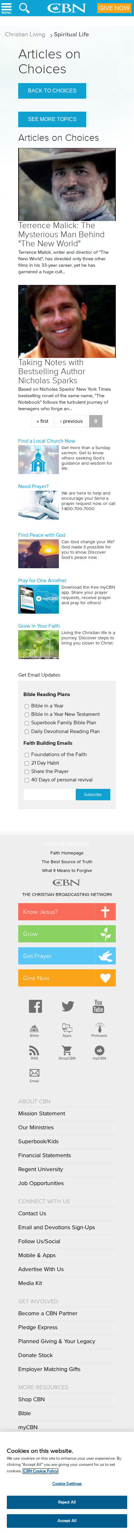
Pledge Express (38, 1328)
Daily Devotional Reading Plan (65, 731)
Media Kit (30, 1283)
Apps (67, 1035)
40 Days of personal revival (62, 779)
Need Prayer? (33, 486)
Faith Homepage (67, 853)
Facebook (34, 1006)
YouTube (99, 1006)
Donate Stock (35, 1355)
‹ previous (71, 421)
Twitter (67, 1006)
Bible (34, 1035)
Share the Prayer (50, 771)
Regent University (40, 1169)
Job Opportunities (41, 1183)
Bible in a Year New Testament (65, 714)
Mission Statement (41, 1114)
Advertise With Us (41, 1269)
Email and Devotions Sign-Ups (56, 1228)
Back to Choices (52, 90)
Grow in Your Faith (39, 626)
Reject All (67, 1502)
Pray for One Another (42, 580)
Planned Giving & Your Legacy (56, 1341)
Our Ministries (36, 1128)
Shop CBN (31, 1400)
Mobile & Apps (37, 1255)
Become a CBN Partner (47, 1314)
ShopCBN (67, 1058)
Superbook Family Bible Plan (63, 722)
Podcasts (99, 1035)
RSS (34, 1058)
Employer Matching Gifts (49, 1369)
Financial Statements (44, 1156)
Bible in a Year (47, 705)
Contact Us (32, 1214)
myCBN (99, 1058)
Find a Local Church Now (46, 441)
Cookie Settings (67, 1484)
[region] (67, 1482)
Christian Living (25, 34)
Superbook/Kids (38, 1142)
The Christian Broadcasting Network (67, 894)
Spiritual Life (71, 34)
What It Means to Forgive (67, 870)
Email (34, 1081)
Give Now (114, 8)
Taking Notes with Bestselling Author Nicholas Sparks (51, 371)
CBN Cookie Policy (40, 1471)
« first (42, 421)
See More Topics (52, 119)
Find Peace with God (41, 535)
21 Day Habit (45, 763)
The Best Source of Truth (67, 862)
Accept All (67, 1521)
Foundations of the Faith (59, 754)
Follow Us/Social (39, 1242)
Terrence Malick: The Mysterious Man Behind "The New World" (61, 234)
